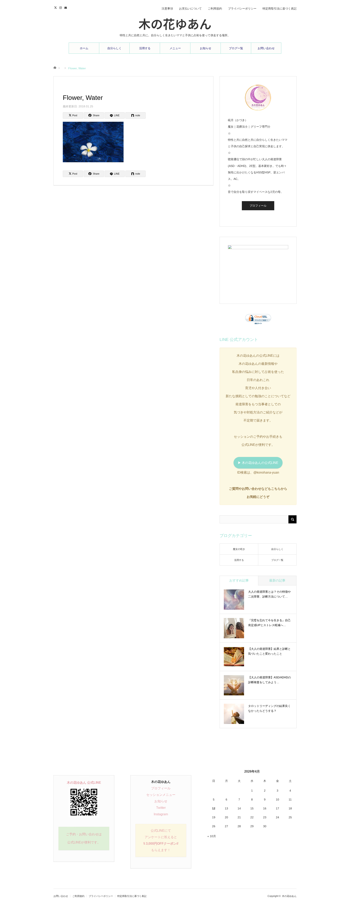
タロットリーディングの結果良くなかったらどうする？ (269, 708)
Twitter (56, 7)
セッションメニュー (160, 794)
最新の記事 (277, 580)
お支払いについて (190, 8)
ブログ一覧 (236, 48)
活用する (144, 48)
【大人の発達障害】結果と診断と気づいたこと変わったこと (269, 651)
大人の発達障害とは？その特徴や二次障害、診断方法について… (269, 594)
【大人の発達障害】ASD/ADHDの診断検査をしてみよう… (269, 680)
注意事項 (167, 8)
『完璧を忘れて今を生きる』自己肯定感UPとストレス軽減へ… (269, 623)
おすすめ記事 (239, 580)
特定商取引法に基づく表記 (279, 8)
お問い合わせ (266, 48)
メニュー (175, 48)
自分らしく (114, 48)
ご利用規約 (215, 8)
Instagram (61, 7)
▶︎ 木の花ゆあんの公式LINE (258, 462)
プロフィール (258, 205)
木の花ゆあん (175, 23)
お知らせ (205, 48)
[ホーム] (54, 67)
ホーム (84, 48)
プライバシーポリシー (242, 8)
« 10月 (211, 836)
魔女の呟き (239, 549)
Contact (66, 7)
